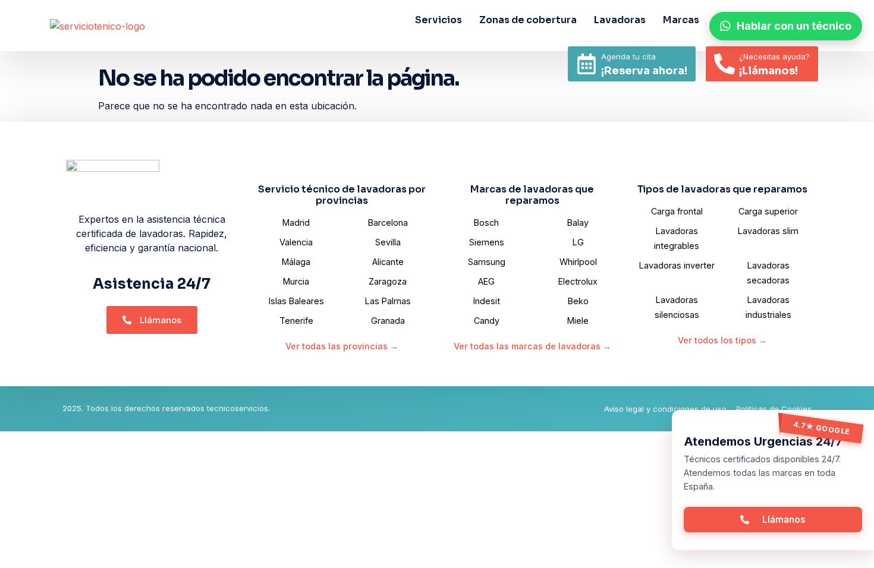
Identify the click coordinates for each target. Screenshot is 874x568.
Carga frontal (677, 211)
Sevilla (388, 242)
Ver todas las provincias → (341, 346)
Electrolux (578, 281)
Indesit (486, 301)
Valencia (296, 242)
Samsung (486, 262)
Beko (578, 301)
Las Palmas (388, 301)
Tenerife (296, 320)
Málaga (296, 262)
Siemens (486, 242)
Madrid (296, 222)
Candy (486, 320)
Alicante (388, 262)
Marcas (681, 20)
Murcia (296, 281)
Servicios (438, 20)
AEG (486, 281)
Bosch (486, 222)
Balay (578, 222)
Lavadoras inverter (677, 265)
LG (578, 242)
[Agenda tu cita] (586, 63)
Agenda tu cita (628, 56)
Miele (578, 320)
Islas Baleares (296, 301)
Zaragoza (388, 281)
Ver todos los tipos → (722, 340)
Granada (388, 320)
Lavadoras (620, 20)
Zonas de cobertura (528, 20)
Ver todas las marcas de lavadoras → (532, 346)
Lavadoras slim (768, 231)
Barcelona (388, 222)
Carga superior (768, 211)
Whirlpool (578, 262)
